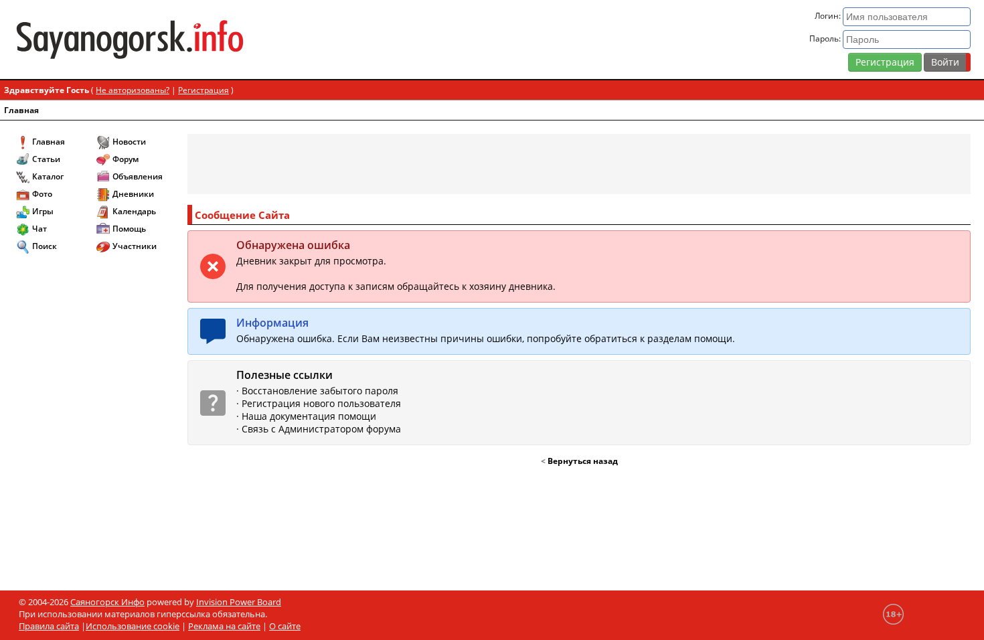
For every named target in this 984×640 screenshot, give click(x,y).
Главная (21, 110)
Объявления (137, 176)
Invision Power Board (238, 602)
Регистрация (884, 62)
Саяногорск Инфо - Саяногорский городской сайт (170, 39)
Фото (42, 193)
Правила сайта (49, 626)
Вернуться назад (583, 461)
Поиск (44, 246)
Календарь (134, 211)
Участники (134, 246)
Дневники (133, 193)
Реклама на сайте (224, 626)
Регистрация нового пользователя (321, 403)
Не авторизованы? (132, 90)
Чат (39, 228)
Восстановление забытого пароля (320, 390)
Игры (43, 211)
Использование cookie (132, 626)
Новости (129, 141)
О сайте (285, 626)
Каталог (48, 176)
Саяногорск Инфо (107, 602)
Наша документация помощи (309, 416)
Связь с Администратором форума (321, 428)
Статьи (46, 159)
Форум (125, 159)
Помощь (129, 228)
